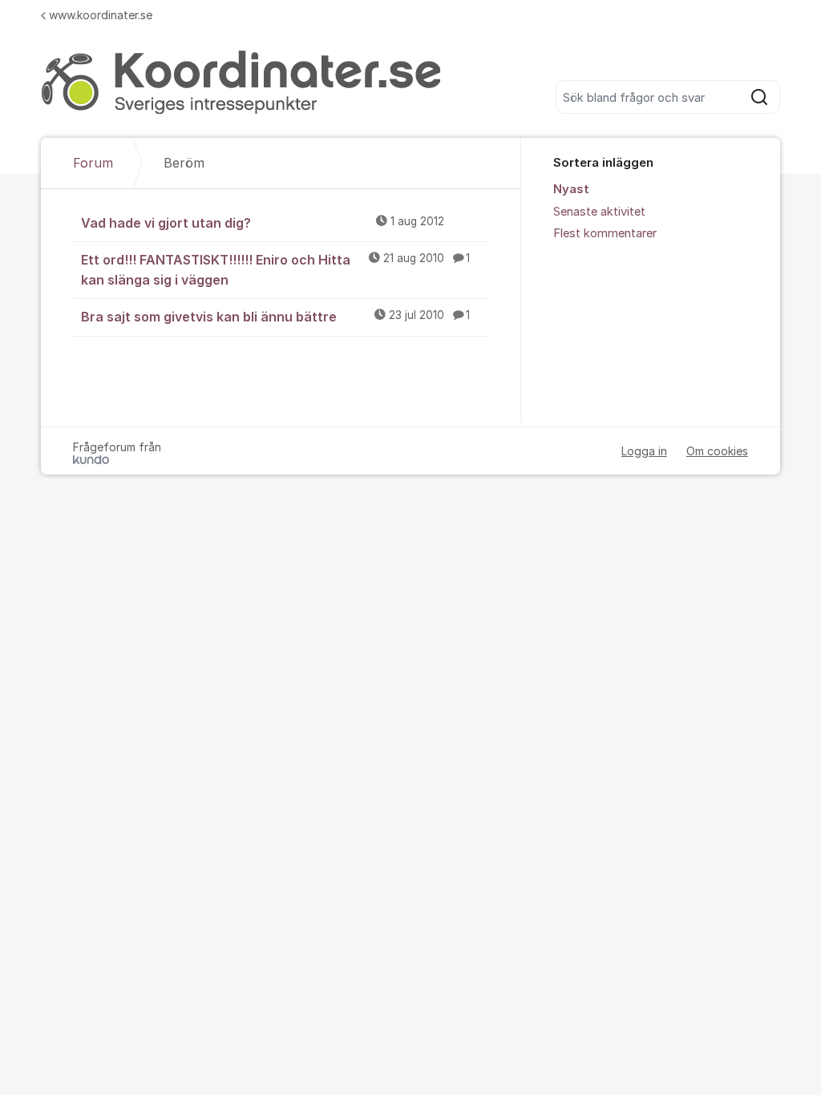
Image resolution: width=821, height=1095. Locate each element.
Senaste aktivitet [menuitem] (599, 211)
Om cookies (717, 451)
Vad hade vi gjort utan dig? (262, 223)
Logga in (644, 451)
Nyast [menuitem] (571, 189)
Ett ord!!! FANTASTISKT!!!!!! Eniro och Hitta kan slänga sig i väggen (275, 270)
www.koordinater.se (100, 15)
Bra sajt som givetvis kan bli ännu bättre (275, 317)
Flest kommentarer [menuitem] (605, 233)
